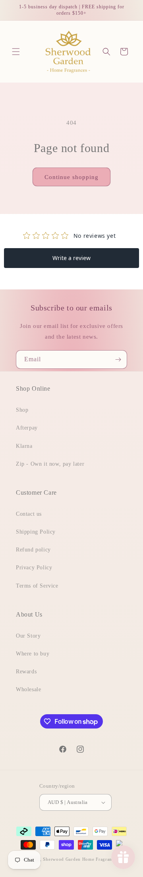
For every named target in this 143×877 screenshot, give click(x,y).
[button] (16, 51)
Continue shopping (71, 177)
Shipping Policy (36, 532)
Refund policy (33, 550)
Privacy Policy (34, 568)
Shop (22, 410)
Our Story (28, 636)
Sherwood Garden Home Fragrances (80, 859)
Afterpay (27, 428)
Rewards (26, 672)
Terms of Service (37, 586)
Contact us (29, 514)
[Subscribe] (118, 359)
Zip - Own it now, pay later (50, 464)
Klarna (24, 446)
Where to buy (32, 654)
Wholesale (28, 689)
